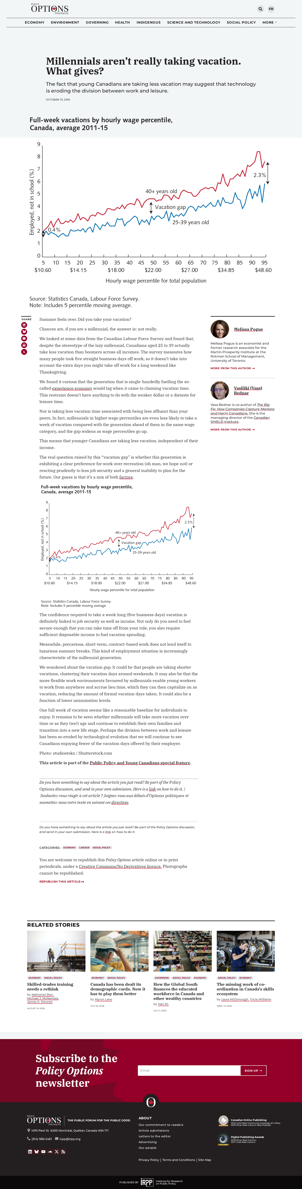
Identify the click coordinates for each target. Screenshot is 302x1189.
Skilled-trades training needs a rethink (50, 986)
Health (122, 22)
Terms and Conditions (178, 1160)
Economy (34, 22)
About (145, 1118)
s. (242, 409)
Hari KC (163, 1004)
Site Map (204, 1160)
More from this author (231, 368)
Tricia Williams (260, 999)
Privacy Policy (149, 1160)
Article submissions (154, 1130)
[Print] (24, 345)
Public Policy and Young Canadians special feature (140, 762)
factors (126, 477)
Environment (65, 22)
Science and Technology (193, 22)
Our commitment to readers (161, 1125)
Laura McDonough (234, 999)
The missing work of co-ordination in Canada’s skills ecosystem (245, 988)
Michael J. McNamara (42, 998)
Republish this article (59, 881)
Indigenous (149, 22)
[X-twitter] (24, 352)
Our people (148, 1148)
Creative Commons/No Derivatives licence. (120, 866)
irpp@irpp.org (70, 1139)
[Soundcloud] (50, 1152)
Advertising (148, 1142)
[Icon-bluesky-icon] (24, 332)
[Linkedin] (24, 325)
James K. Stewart (40, 1002)
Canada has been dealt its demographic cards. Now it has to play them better (117, 988)
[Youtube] (43, 1152)
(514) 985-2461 (42, 1139)
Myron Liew (103, 999)
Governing (97, 22)
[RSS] (63, 1152)
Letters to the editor (155, 1136)
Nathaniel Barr (42, 994)
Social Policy (241, 22)
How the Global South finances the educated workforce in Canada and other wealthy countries (178, 991)
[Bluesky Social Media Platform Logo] (37, 1152)
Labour (84, 847)
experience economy (72, 388)
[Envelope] (24, 339)
